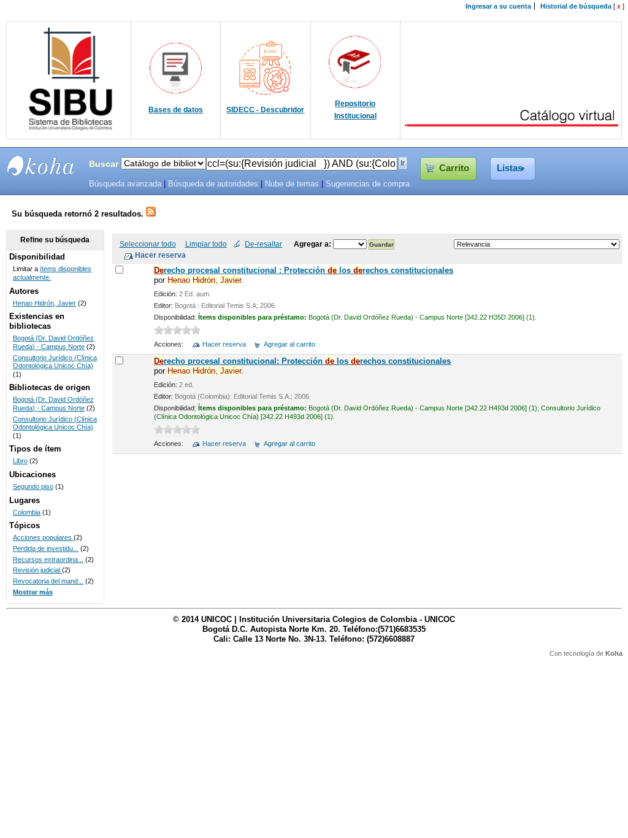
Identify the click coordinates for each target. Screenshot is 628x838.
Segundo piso (33, 486)
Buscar (103, 164)
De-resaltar (263, 244)
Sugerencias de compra (368, 184)
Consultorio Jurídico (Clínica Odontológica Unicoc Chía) (55, 362)
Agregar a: (313, 244)
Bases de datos (175, 110)
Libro (20, 460)
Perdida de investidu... (45, 548)
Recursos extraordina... (48, 559)
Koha (613, 653)
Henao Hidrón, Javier (44, 303)
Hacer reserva (224, 344)
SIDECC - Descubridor (265, 110)
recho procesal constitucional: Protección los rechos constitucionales (302, 361)
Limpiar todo (206, 244)
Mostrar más (33, 592)
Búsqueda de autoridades (213, 184)
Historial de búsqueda (575, 6)
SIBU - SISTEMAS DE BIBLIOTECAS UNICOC (41, 165)
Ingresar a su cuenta (498, 6)
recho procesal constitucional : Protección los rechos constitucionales (303, 270)
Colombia (26, 512)
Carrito (454, 168)
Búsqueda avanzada (125, 184)
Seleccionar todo (148, 244)
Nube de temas (292, 184)
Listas (510, 168)
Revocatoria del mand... (48, 581)
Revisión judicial (37, 570)
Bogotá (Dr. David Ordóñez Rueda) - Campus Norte (53, 342)
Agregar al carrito (289, 344)
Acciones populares (43, 537)
